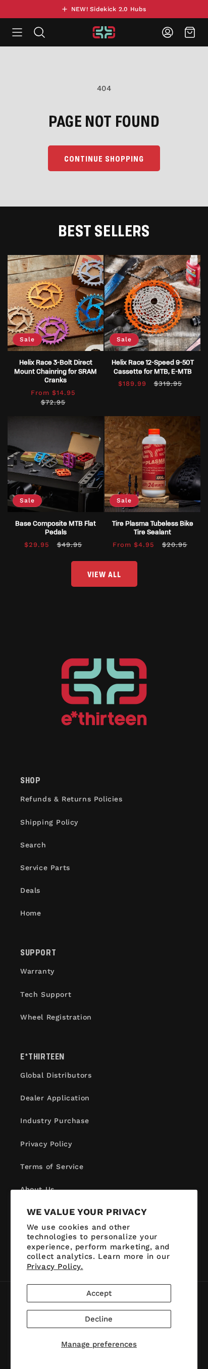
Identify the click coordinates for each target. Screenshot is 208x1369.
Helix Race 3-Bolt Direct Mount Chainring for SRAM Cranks (55, 371)
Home (30, 913)
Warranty (37, 971)
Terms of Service (52, 1166)
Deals (30, 890)
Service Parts (45, 868)
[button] (17, 32)
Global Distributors (55, 1075)
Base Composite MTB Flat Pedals (55, 527)
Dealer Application (55, 1098)
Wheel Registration (56, 1017)
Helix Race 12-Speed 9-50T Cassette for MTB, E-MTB (153, 366)
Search (33, 845)
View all (104, 574)
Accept (99, 1293)
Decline (99, 1319)
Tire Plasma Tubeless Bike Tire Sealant (152, 527)
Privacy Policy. (55, 1266)
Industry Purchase (54, 1121)
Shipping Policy (49, 822)
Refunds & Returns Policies (71, 799)
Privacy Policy (46, 1144)
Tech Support (45, 994)
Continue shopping (104, 158)
